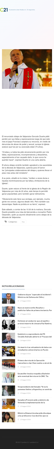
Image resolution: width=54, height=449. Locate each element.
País (23, 222)
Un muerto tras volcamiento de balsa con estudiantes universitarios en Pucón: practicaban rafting (35, 350)
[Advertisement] (27, 111)
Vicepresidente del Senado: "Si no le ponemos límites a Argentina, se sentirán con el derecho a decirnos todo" (35, 389)
